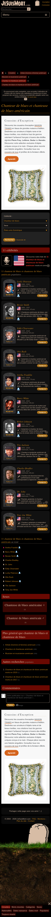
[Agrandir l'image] (42, 169)
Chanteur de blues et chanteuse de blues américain (20, 85)
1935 (23, 331)
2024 (28, 448)
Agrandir (11, 159)
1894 (23, 308)
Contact (31, 821)
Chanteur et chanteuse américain (14, 81)
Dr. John (21, 491)
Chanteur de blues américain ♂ (25, 619)
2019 (28, 494)
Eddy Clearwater (25, 328)
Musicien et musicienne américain (14, 77)
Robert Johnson (24, 421)
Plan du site (21, 821)
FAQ (34, 819)
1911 (23, 424)
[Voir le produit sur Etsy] (25, 186)
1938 (28, 424)
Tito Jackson (23, 445)
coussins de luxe (11, 152)
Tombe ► (42, 296)
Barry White (23, 398)
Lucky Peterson (24, 281)
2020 (28, 284)
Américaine (25, 309)
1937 (28, 308)
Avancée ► (21, 240)
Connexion (46, 5)
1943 (23, 518)
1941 (23, 494)
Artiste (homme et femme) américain (33, 73)
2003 (28, 401)
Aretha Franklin (24, 374)
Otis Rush (21, 351)
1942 (23, 378)
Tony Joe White (24, 515)
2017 (28, 471)
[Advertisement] (25, 44)
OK (25, 99)
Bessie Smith (23, 304)
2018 (28, 331)
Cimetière (11, 73)
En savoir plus (31, 97)
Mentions (41, 819)
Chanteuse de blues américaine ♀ (25, 606)
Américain (24, 286)
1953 (23, 448)
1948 (23, 471)
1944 (23, 401)
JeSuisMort (13, 3)
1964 (23, 284)
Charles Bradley (25, 468)
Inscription (46, 2)
